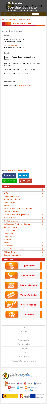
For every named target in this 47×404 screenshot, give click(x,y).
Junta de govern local (11, 196)
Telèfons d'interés (24, 19)
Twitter (25, 175)
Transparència (23, 340)
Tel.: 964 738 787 (10, 46)
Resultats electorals (11, 221)
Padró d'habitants (10, 218)
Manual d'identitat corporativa (14, 249)
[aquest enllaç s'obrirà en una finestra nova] (23, 310)
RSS (28, 387)
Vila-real (23, 327)
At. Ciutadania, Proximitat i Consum (17, 224)
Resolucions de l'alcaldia (12, 199)
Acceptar (35, 14)
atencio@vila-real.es (25, 375)
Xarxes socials (9, 246)
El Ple (6, 193)
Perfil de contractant (11, 230)
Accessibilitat (35, 390)
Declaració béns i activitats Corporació (18, 208)
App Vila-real (11, 383)
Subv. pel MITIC (35, 387)
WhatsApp (11, 181)
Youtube (13, 387)
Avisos (6, 243)
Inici (3, 19)
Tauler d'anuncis (9, 233)
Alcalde (6, 190)
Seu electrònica (23, 357)
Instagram (29, 383)
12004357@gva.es (24, 85)
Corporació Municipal (11, 212)
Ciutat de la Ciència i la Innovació (23, 361)
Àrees (23, 353)
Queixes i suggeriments (12, 255)
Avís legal (25, 390)
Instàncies (7, 240)
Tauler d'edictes (9, 236)
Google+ (26, 181)
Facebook (10, 175)
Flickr (21, 383)
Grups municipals (10, 202)
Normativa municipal (11, 227)
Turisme (23, 336)
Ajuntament (11, 19)
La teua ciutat (23, 332)
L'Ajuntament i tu (23, 344)
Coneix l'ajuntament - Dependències (17, 215)
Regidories (7, 205)
